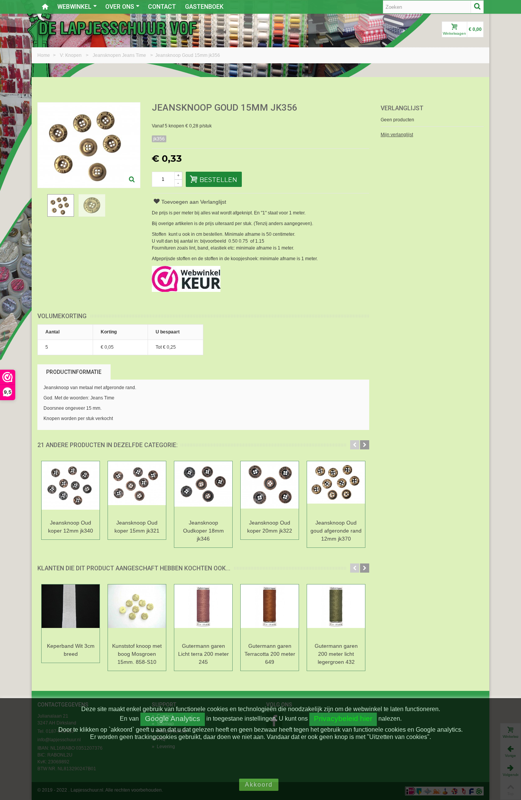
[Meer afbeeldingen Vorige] (41, 209)
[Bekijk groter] (132, 180)
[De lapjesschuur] (117, 28)
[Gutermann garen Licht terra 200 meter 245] (203, 612)
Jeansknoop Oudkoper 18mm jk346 (203, 531)
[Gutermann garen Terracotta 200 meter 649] (270, 612)
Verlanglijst (402, 108)
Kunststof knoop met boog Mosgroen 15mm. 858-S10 (137, 654)
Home (44, 55)
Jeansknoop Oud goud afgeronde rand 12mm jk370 (336, 531)
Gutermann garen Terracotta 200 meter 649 (269, 654)
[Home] (45, 7)
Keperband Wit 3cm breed (71, 650)
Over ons (119, 6)
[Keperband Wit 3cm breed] (71, 612)
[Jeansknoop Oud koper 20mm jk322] (270, 489)
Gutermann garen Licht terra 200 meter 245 (203, 654)
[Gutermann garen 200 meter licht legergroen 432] (336, 612)
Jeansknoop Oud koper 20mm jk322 (269, 527)
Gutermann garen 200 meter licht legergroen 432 (336, 654)
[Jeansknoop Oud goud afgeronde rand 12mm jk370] (336, 489)
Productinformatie (73, 372)
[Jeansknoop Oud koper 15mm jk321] (137, 489)
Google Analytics (172, 719)
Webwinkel (74, 6)
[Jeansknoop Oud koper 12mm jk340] (71, 489)
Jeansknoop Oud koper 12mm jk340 (70, 527)
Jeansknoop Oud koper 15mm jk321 (136, 527)
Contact (162, 6)
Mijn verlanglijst (397, 134)
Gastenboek (204, 6)
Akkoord (259, 784)
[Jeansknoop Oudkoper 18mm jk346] (203, 489)
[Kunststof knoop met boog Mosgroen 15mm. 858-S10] (137, 612)
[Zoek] (477, 6)
